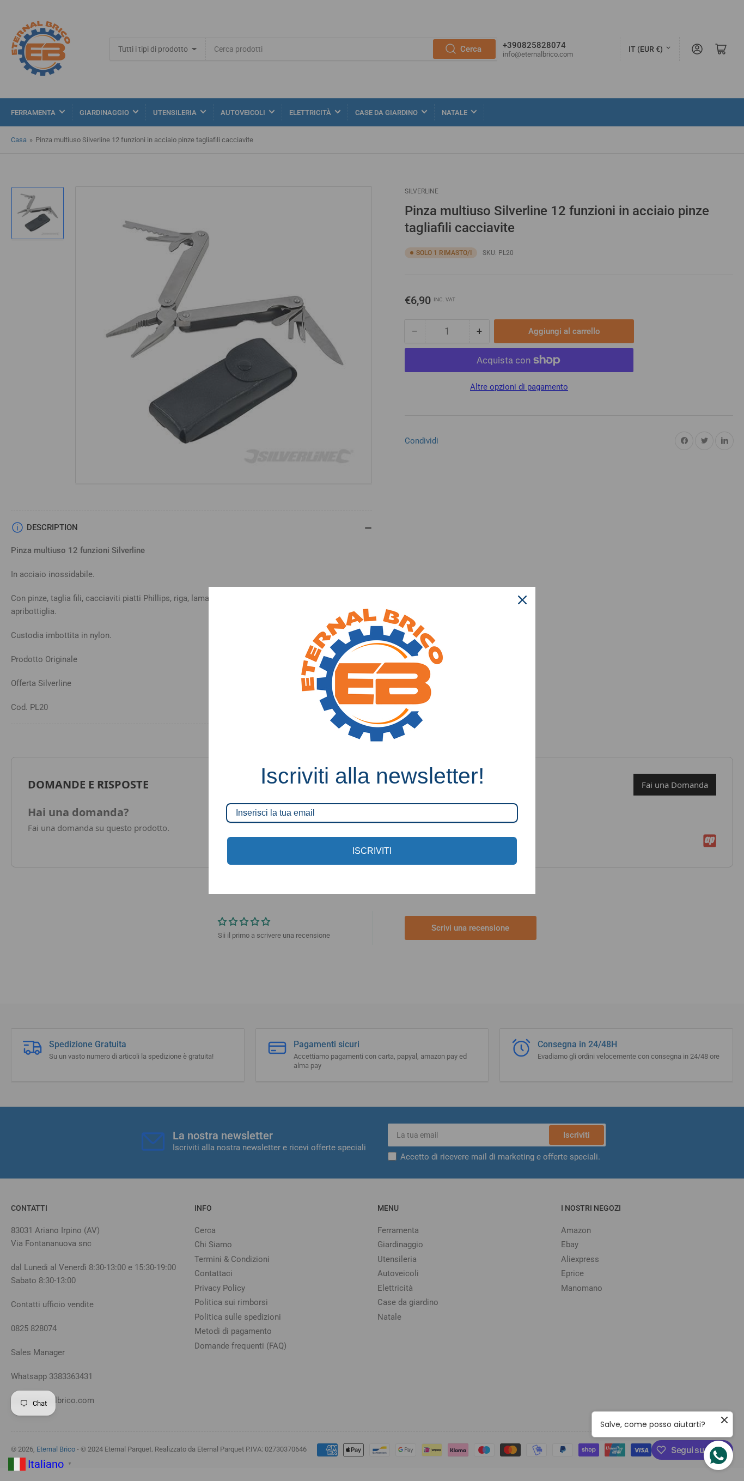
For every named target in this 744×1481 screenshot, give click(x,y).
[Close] (522, 600)
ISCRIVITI (372, 850)
